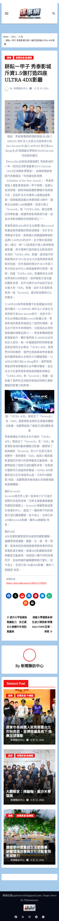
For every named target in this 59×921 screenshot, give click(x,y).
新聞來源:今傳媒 (25, 695)
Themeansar (31, 900)
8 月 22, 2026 (37, 739)
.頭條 (8, 57)
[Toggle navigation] (6, 13)
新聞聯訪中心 (21, 88)
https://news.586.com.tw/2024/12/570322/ (26, 582)
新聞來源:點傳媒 (24, 57)
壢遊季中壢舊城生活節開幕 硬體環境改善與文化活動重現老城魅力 (28, 851)
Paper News (49, 895)
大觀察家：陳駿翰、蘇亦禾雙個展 (28, 793)
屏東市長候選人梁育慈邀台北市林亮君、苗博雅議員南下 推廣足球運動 (29, 731)
